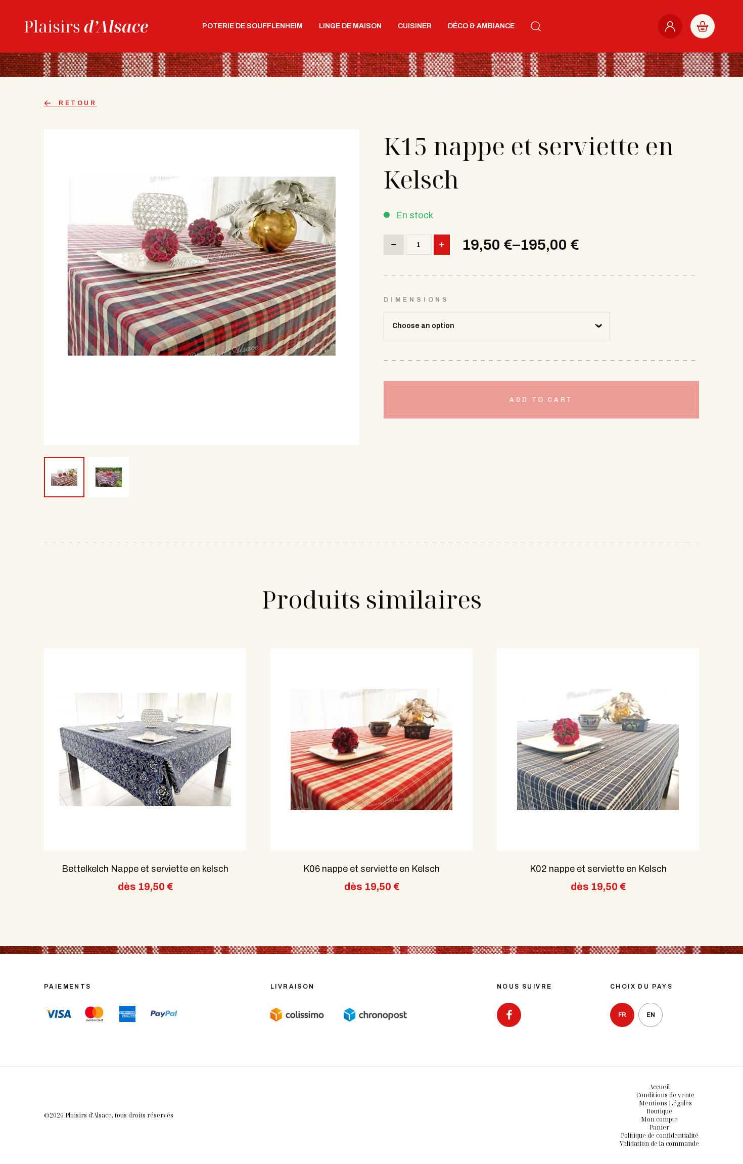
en (650, 1014)
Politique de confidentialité (660, 1135)
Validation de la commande (659, 1143)
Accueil (659, 1087)
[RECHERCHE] (536, 26)
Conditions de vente (665, 1095)
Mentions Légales (665, 1103)
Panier (659, 1127)
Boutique (659, 1111)
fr (622, 1014)
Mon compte (659, 1119)
